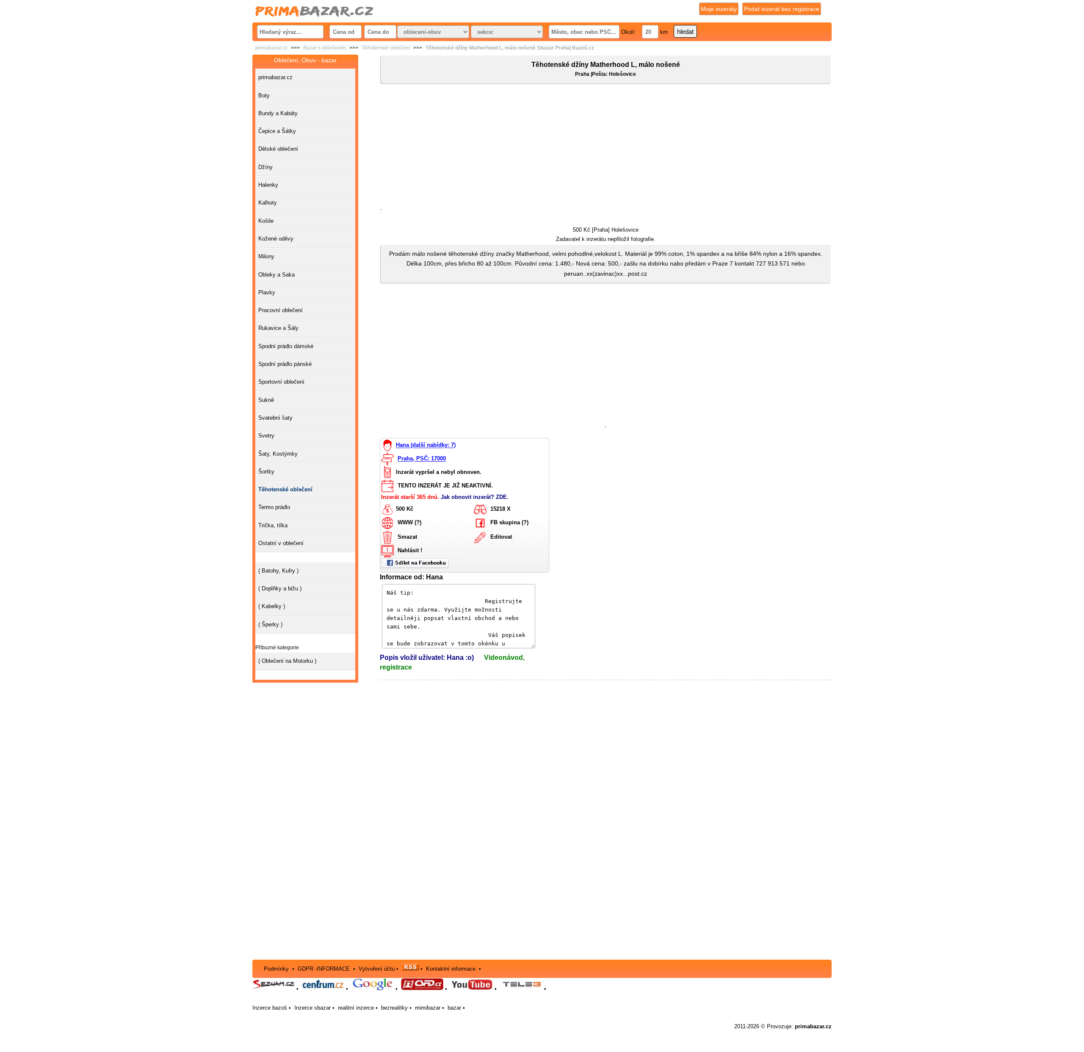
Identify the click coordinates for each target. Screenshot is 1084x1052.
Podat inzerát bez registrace (781, 9)
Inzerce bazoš (269, 1008)
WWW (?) (409, 522)
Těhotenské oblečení (386, 48)
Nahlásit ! (410, 550)
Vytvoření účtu (377, 968)
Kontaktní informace (451, 968)
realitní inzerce (356, 1008)
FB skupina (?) (509, 522)
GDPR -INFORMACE (324, 968)
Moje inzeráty (719, 9)
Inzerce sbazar (312, 1008)
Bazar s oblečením (324, 48)
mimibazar (427, 1008)
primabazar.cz (271, 48)
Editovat (501, 537)
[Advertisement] (606, 148)
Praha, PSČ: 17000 (422, 459)
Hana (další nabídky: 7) (426, 445)
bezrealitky (394, 1008)
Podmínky (276, 968)
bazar (454, 1008)
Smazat (407, 537)
